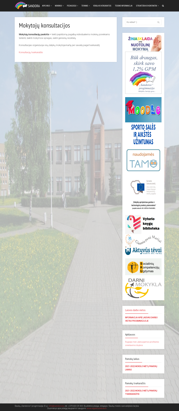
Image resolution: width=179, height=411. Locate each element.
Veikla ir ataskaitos (102, 6)
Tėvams (84, 6)
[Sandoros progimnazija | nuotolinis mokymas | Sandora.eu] (28, 5)
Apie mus (46, 6)
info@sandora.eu (56, 406)
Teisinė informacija (123, 6)
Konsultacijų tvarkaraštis (31, 52)
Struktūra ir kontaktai (146, 6)
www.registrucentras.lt (96, 408)
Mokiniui (58, 6)
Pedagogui (71, 6)
